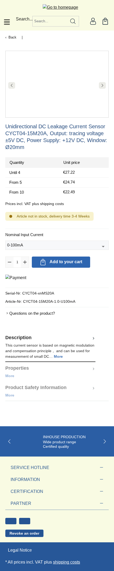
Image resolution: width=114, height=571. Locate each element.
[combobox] (49, 21)
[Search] (73, 21)
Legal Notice (20, 550)
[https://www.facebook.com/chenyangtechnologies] (10, 521)
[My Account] (93, 21)
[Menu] (7, 22)
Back (12, 37)
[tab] (50, 346)
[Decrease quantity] (10, 262)
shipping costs (66, 562)
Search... (24, 19)
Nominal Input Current (24, 234)
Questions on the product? (32, 313)
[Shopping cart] (105, 21)
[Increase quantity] (25, 262)
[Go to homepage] (57, 7)
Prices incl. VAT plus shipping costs (34, 204)
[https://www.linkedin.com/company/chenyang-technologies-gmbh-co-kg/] (24, 521)
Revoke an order (24, 533)
